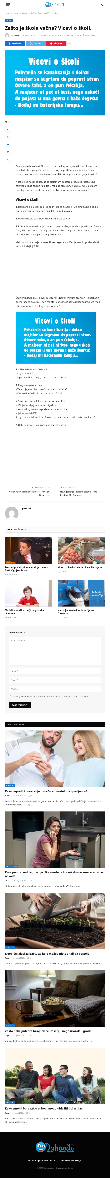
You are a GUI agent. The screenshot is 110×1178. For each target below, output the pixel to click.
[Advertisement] (62, 140)
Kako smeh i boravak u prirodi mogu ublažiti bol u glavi (44, 1108)
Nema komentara (74, 35)
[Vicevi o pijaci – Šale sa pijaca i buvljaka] (81, 550)
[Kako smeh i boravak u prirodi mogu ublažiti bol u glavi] (55, 1076)
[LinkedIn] (8, 144)
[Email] (8, 159)
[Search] (102, 4)
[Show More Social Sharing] (70, 43)
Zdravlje (10, 785)
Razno (9, 21)
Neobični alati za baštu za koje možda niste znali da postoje (47, 954)
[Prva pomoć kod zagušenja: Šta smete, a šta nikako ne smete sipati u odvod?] (55, 839)
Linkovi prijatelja (71, 1160)
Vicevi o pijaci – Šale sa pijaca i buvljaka (80, 567)
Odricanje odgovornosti (42, 1160)
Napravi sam (11, 866)
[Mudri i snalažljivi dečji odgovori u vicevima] (28, 593)
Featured (10, 948)
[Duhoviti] (55, 4)
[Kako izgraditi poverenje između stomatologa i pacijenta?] (55, 758)
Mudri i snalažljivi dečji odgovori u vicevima (24, 612)
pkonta (16, 35)
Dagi (7, 958)
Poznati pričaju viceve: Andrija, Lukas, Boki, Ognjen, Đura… (26, 569)
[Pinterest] (8, 152)
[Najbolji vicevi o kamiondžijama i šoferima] (81, 593)
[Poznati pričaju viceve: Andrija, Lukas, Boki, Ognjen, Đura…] (28, 550)
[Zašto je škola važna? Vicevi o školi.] (55, 82)
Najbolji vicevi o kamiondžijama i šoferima (77, 612)
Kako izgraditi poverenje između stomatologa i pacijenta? (46, 791)
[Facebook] (8, 130)
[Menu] (8, 4)
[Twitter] (8, 137)
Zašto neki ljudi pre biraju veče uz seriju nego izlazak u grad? (48, 1031)
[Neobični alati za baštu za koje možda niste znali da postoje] (55, 921)
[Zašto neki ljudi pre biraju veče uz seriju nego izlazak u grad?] (55, 998)
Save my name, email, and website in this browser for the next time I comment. (50, 696)
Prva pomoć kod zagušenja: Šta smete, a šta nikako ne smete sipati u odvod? (54, 874)
